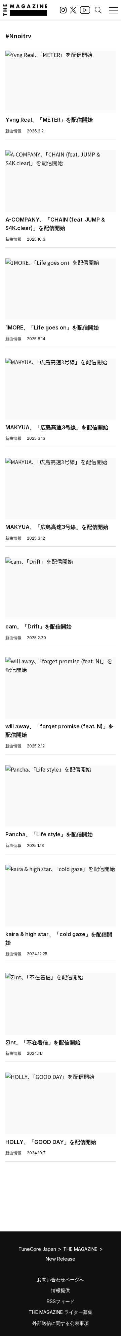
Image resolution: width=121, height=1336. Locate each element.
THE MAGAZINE (80, 1249)
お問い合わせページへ (60, 1279)
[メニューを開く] (113, 10)
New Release (60, 1259)
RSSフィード (61, 1301)
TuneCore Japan (37, 1249)
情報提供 (60, 1290)
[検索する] (98, 10)
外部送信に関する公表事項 (60, 1323)
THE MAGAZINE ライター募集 (60, 1312)
